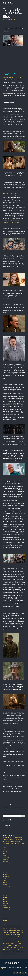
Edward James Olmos (12, 936)
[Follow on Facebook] (14, 973)
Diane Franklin (13, 934)
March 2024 (5, 874)
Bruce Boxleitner (12, 930)
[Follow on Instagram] (17, 973)
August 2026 (6, 849)
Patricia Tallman (6, 947)
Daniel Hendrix (7, 30)
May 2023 (5, 882)
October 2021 (6, 911)
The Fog (18, 951)
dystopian (5, 936)
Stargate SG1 (5, 951)
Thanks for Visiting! (7, 822)
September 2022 (7, 893)
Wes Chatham (6, 954)
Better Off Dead (13, 928)
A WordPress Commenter (9, 843)
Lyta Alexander (6, 943)
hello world (5, 837)
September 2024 (7, 867)
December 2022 (6, 886)
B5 (15, 926)
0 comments (6, 31)
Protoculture (16, 947)
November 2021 (6, 909)
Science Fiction (12, 949)
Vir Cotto (22, 951)
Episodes (5, 829)
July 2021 (5, 916)
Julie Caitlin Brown (6, 941)
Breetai (19, 928)
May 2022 (5, 899)
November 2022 (6, 888)
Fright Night (20, 936)
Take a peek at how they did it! (10, 193)
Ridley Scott (5, 949)
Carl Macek (5, 932)
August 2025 (5, 861)
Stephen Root (12, 951)
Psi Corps (21, 947)
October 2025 (6, 857)
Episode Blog (12, 19)
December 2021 (6, 907)
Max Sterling (13, 943)
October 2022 (6, 890)
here (4, 767)
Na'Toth (4, 945)
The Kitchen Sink (6, 831)
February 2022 (6, 903)
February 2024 (6, 876)
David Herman (6, 934)
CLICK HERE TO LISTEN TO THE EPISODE (12, 77)
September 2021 (7, 913)
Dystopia (18, 934)
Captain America (20, 930)
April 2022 (5, 901)
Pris (11, 947)
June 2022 (5, 897)
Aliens (4, 926)
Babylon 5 (19, 926)
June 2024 (5, 870)
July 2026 (5, 851)
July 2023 (5, 878)
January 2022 (6, 905)
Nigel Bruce (10, 945)
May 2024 (5, 872)
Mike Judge (19, 943)
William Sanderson (13, 954)
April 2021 (5, 920)
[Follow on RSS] (26, 973)
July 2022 (5, 895)
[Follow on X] (23, 973)
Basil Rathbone (6, 928)
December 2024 (6, 863)
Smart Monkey (6, 841)
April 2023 (5, 884)
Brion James (5, 930)
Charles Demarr (12, 932)
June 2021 (5, 918)
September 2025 (7, 859)
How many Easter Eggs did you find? (11, 222)
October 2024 (6, 865)
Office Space (16, 945)
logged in (11, 807)
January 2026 (6, 855)
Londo (13, 941)
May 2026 (5, 853)
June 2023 (5, 880)
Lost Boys (17, 941)
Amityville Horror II (10, 926)
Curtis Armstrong (20, 932)
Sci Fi (18, 949)
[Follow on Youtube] (20, 973)
